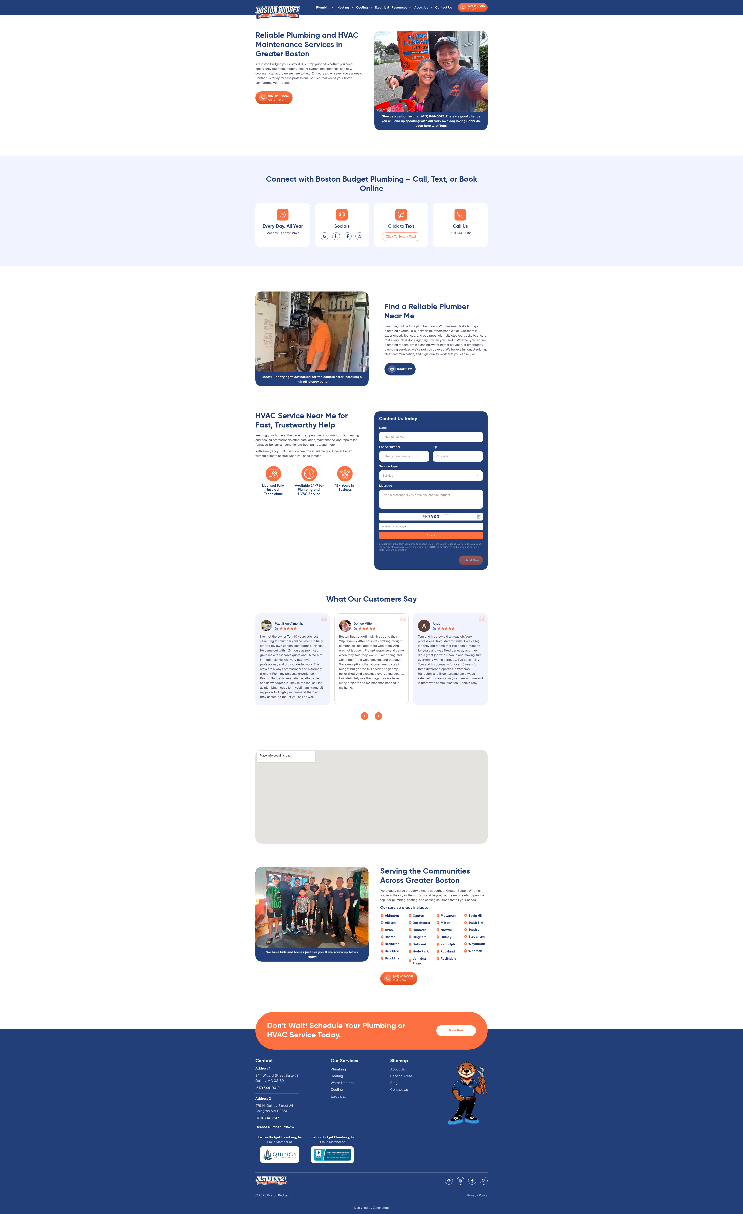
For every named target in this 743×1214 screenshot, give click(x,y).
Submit (431, 535)
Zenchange (381, 1208)
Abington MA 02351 (271, 1111)
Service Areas (401, 1076)
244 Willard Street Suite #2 (277, 1075)
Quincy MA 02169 (269, 1080)
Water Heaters (342, 1083)
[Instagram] (359, 236)
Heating (343, 7)
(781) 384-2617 (267, 1118)
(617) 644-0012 (460, 233)
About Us (397, 1069)
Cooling (362, 7)
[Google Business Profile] (324, 236)
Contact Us (443, 7)
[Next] (378, 716)
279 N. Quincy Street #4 (274, 1105)
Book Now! (400, 369)
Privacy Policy (477, 1195)
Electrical (382, 7)
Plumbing (323, 7)
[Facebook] (348, 236)
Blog (394, 1083)
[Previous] (364, 716)
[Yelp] (336, 236)
